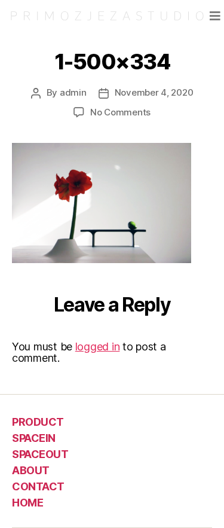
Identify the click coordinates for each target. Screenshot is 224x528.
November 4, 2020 (154, 92)
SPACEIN (34, 438)
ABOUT (31, 470)
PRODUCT (38, 422)
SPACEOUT (40, 454)
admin (73, 92)
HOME (27, 502)
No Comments (120, 112)
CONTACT (38, 486)
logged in (97, 346)
